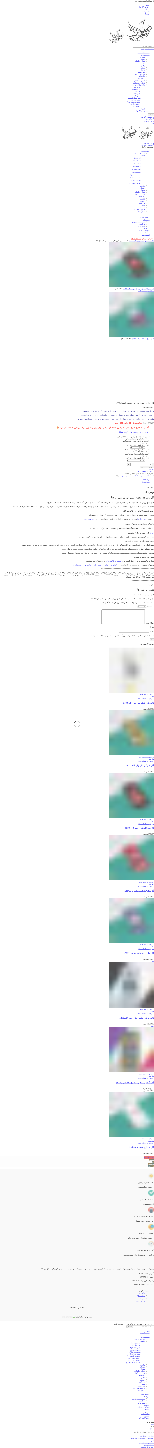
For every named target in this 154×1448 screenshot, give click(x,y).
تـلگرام (114, 565)
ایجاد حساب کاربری (146, 1436)
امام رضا (137, 91)
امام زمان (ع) (136, 163)
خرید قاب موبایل (140, 1301)
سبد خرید (141, 226)
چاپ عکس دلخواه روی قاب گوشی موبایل (133, 432)
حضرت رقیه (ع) (136, 172)
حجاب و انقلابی (139, 61)
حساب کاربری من (138, 222)
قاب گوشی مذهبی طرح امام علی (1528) (136, 1018)
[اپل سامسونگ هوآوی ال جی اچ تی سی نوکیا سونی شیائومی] (140, 443)
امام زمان (136, 93)
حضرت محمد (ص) (135, 180)
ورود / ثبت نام (144, 1418)
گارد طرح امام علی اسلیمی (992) (139, 953)
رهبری (142, 65)
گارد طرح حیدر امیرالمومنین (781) (139, 890)
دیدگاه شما (149, 623)
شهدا (143, 70)
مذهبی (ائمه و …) (138, 85)
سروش (151, 1166)
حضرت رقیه (135, 100)
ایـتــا (106, 565)
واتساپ (151, 1164)
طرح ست (141, 72)
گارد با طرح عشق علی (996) (141, 1147)
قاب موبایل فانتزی (142, 111)
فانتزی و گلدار (139, 80)
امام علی (137, 96)
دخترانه (142, 63)
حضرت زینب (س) (133, 102)
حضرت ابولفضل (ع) (135, 183)
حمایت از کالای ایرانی (114, 561)
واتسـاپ (88, 565)
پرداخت (142, 224)
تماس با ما (142, 1293)
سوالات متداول (141, 1296)
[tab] (74, 479)
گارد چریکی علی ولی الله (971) (140, 765)
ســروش (97, 565)
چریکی (142, 59)
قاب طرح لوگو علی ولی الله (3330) (138, 703)
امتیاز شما (150, 606)
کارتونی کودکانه (139, 83)
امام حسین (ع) (136, 169)
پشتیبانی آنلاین (149, 1157)
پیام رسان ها (141, 519)
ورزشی (142, 108)
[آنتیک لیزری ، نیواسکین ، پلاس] (134, 439)
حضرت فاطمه (135, 104)
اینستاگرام (77, 565)
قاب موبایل (145, 55)
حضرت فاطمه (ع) (135, 175)
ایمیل (151, 631)
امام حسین (136, 89)
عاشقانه (142, 76)
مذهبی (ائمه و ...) (135, 241)
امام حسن (136, 87)
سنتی (143, 68)
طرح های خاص (139, 74)
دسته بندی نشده (143, 53)
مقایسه (146, 1416)
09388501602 (136, 239)
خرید (151, 533)
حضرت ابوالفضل (134, 98)
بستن (152, 1424)
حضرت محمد (135, 106)
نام (152, 627)
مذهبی (142, 155)
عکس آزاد (141, 78)
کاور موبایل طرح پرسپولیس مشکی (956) (138, 289)
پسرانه (142, 57)
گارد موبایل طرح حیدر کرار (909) (139, 828)
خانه (152, 241)
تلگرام (151, 1160)
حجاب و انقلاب (139, 192)
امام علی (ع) (136, 160)
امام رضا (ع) (137, 158)
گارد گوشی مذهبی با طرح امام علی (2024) (135, 1082)
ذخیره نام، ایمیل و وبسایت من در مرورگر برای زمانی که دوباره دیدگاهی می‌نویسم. (120, 635)
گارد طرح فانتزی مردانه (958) (142, 339)
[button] (146, 694)
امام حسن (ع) (136, 166)
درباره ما (142, 1298)
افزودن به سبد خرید (147, 467)
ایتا (153, 1162)
